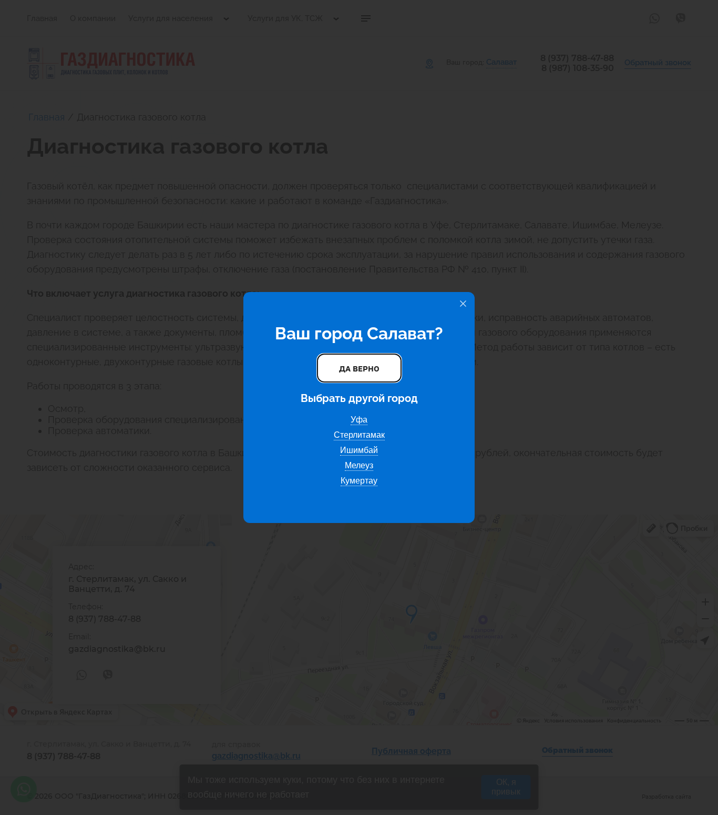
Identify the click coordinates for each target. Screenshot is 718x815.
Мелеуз (359, 465)
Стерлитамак (359, 434)
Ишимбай (359, 450)
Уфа (359, 419)
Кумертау (359, 480)
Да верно (359, 368)
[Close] (463, 303)
